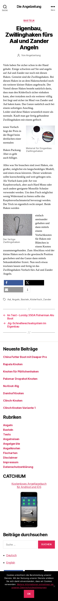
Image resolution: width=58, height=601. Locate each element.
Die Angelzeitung (29, 6)
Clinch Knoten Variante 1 (19, 407)
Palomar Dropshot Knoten (20, 378)
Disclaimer (10, 457)
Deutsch (11, 555)
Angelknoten (11, 448)
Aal (9, 299)
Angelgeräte (11, 443)
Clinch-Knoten (12, 400)
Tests (7, 434)
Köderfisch (36, 299)
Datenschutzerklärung (18, 466)
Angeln (16, 299)
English (10, 562)
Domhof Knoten (13, 393)
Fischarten (10, 453)
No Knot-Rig (11, 386)
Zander (47, 299)
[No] (54, 586)
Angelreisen (11, 439)
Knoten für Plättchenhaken (21, 371)
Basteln (29, 20)
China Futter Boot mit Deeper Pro (25, 357)
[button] (13, 282)
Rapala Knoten (13, 364)
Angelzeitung (33, 55)
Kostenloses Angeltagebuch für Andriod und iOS (28, 485)
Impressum (10, 462)
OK (29, 593)
